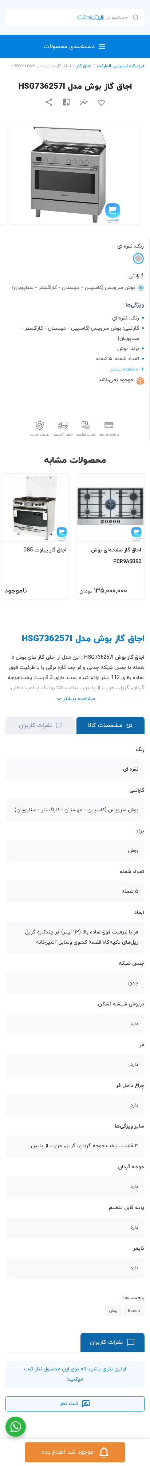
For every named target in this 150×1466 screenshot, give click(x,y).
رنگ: (130, 246)
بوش (113, 1311)
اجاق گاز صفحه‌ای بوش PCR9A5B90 (116, 556)
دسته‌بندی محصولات (69, 47)
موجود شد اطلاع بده (68, 1452)
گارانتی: (135, 276)
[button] (83, 102)
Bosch (134, 1311)
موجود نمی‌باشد (116, 380)
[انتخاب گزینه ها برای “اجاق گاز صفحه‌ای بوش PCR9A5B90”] (132, 532)
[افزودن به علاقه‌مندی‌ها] (101, 103)
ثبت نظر (69, 1403)
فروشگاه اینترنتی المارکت (121, 66)
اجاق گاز (83, 66)
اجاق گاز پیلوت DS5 (45, 550)
